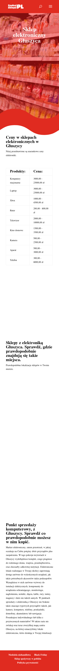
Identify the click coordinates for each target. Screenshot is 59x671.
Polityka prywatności (27, 662)
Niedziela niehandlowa (20, 654)
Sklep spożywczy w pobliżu (27, 658)
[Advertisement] (29, 79)
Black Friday (40, 654)
